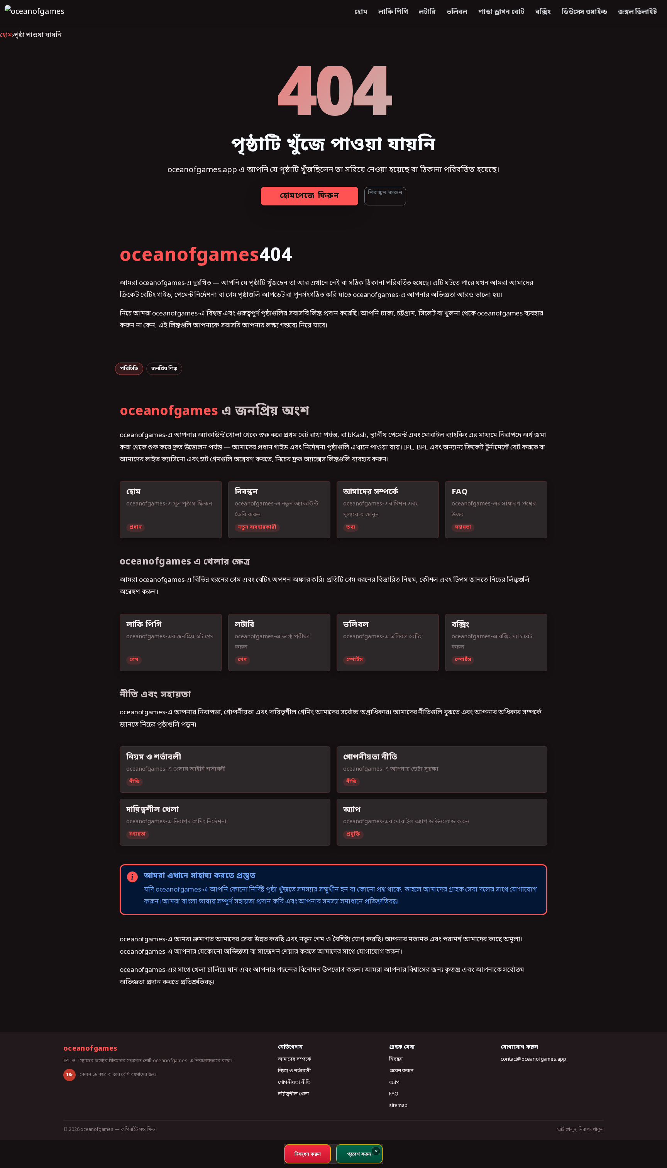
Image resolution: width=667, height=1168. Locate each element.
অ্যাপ (394, 1082)
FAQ (393, 1094)
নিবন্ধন (396, 1059)
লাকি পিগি (393, 12)
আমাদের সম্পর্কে (294, 1059)
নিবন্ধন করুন (385, 193)
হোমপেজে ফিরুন (310, 196)
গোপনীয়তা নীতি (294, 1082)
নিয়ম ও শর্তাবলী (294, 1071)
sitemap (398, 1105)
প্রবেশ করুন (401, 1071)
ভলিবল (457, 12)
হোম (360, 12)
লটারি (427, 12)
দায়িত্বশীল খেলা (293, 1094)
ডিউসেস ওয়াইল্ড (584, 12)
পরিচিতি (129, 368)
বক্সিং (543, 12)
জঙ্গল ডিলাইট (637, 12)
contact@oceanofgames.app (533, 1059)
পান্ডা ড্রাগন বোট (501, 12)
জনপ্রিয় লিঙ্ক (164, 368)
